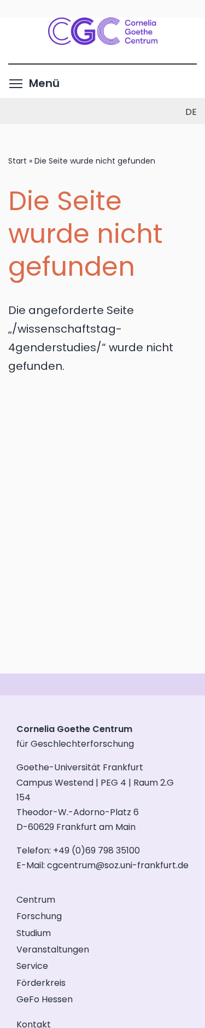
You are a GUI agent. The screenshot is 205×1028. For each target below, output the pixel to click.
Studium (33, 933)
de (191, 112)
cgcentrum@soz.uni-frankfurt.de (118, 865)
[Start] (102, 41)
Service (32, 966)
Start (17, 160)
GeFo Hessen (44, 999)
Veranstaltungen (52, 949)
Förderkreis (41, 983)
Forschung (39, 916)
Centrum (35, 899)
